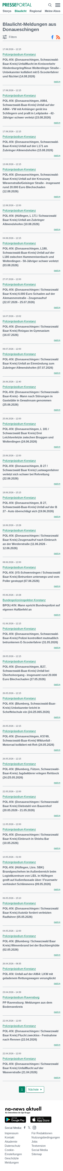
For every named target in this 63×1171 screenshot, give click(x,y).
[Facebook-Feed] (52, 37)
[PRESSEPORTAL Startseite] (17, 5)
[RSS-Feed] (58, 37)
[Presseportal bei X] (28, 1127)
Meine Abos (52, 11)
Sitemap (36, 1154)
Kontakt (9, 1137)
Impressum (11, 1133)
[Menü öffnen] (57, 5)
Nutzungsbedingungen (45, 1137)
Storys (7, 11)
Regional (35, 11)
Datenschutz (12, 1145)
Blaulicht (20, 11)
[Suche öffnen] (50, 5)
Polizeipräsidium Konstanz (19, 54)
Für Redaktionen (41, 1133)
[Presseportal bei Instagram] (33, 1127)
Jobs (34, 1141)
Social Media (39, 1150)
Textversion (38, 1145)
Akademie (11, 1141)
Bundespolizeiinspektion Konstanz (24, 600)
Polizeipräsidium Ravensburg (21, 997)
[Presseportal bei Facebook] (24, 1127)
